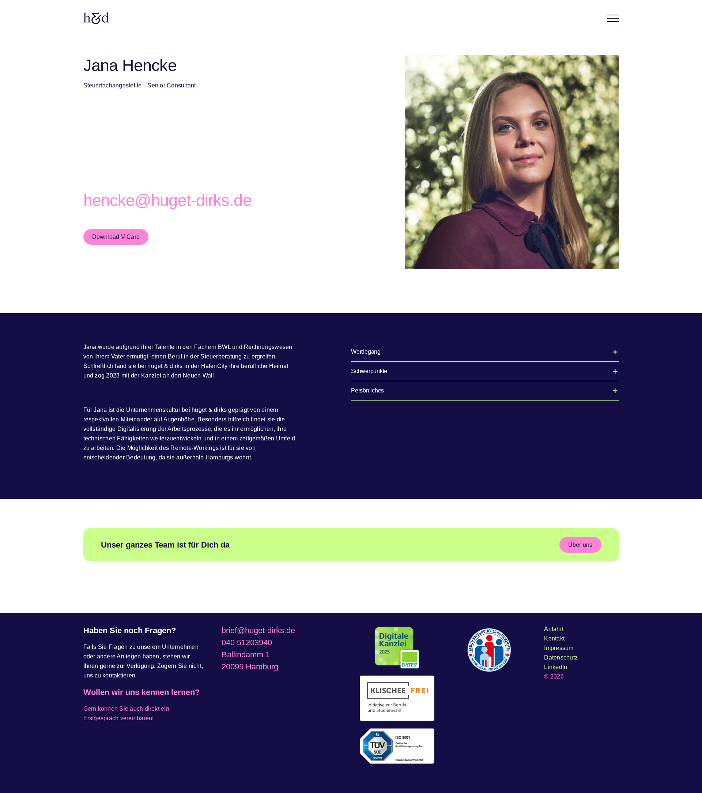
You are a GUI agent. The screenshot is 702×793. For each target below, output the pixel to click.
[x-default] (397, 698)
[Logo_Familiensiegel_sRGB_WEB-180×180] (489, 650)
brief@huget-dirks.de (258, 630)
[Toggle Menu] (613, 18)
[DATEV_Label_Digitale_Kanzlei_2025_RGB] (397, 648)
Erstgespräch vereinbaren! (118, 718)
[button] (485, 351)
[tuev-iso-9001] (397, 746)
